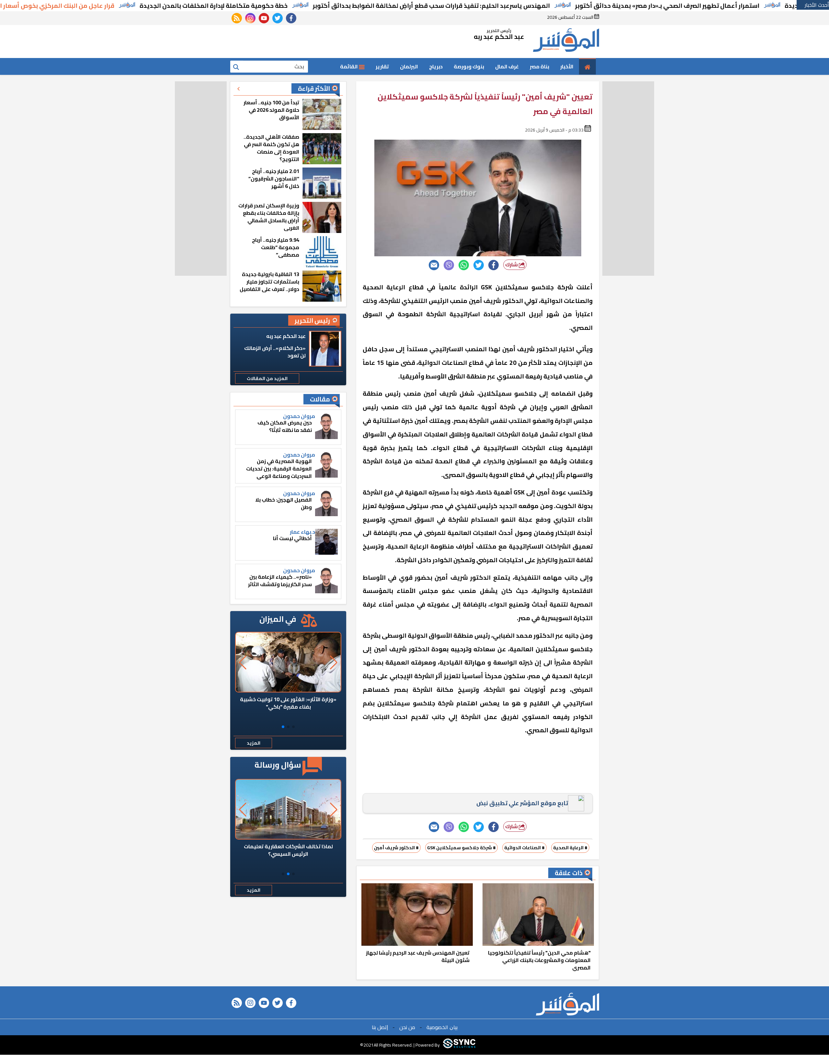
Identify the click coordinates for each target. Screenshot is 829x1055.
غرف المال (507, 66)
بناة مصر (539, 66)
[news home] (567, 1004)
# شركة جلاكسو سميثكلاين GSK (461, 847)
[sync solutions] (459, 1044)
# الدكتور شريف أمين (396, 847)
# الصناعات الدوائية (524, 847)
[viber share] (449, 265)
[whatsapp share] (464, 265)
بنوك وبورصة (469, 66)
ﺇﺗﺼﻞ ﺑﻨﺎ (380, 1027)
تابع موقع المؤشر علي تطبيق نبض (522, 803)
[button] (293, 726)
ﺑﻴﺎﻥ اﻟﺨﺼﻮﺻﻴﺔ (442, 1027)
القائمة (349, 66)
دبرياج (436, 66)
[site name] (566, 41)
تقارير (382, 66)
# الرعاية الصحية (570, 847)
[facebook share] (493, 265)
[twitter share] (478, 265)
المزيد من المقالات (267, 378)
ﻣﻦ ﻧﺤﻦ (407, 1027)
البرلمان (409, 66)
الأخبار (566, 66)
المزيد (253, 743)
